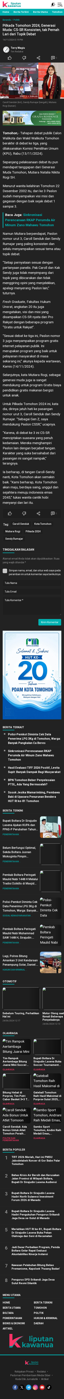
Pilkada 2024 (33, 531)
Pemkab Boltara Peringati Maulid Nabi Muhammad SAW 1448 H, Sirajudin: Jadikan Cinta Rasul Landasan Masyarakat (19, 937)
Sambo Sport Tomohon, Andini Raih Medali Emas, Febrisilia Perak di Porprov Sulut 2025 (47, 1133)
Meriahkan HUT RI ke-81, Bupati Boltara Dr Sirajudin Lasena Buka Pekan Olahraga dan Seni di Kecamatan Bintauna (36, 1234)
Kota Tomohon (42, 523)
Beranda (7, 20)
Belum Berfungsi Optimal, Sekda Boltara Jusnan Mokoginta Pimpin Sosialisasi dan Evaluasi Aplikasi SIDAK (19, 856)
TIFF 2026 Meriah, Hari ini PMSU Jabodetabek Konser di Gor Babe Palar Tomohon (36, 1160)
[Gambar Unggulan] (32, 81)
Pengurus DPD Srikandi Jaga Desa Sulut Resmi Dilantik (33, 1281)
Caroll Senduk (21, 523)
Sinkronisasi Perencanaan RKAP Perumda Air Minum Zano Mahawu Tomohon (30, 220)
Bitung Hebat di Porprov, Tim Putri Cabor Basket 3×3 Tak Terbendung (16, 1097)
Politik (17, 20)
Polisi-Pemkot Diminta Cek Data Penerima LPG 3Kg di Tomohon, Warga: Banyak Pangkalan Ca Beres (34, 739)
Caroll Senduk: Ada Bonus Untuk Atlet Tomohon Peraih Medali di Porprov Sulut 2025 (15, 1133)
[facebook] (15, 1387)
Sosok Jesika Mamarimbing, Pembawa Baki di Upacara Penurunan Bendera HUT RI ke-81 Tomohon (34, 797)
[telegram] (28, 1387)
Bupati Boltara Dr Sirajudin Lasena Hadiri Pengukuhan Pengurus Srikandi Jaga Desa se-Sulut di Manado (36, 1215)
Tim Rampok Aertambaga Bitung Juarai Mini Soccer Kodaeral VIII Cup (15, 1063)
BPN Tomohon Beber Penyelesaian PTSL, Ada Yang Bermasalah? (31, 782)
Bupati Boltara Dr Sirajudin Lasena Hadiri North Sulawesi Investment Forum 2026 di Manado (33, 1196)
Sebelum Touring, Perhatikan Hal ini (20, 1015)
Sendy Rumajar (14, 538)
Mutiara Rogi (12, 531)
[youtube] (42, 1387)
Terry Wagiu (18, 47)
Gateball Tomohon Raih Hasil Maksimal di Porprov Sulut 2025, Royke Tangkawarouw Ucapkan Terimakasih (47, 1099)
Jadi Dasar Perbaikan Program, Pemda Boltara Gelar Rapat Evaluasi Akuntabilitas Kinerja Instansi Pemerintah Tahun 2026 (36, 1252)
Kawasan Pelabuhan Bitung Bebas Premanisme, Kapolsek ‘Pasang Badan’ (36, 1267)
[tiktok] (49, 1387)
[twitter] (22, 1387)
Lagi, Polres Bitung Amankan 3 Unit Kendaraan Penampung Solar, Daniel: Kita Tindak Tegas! (20, 962)
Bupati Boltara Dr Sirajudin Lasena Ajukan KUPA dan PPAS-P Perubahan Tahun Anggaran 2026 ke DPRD (20, 827)
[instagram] (35, 1387)
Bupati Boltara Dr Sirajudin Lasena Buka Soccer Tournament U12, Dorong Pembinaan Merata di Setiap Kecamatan (47, 1067)
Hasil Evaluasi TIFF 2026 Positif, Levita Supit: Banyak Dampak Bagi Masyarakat (34, 770)
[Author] (6, 49)
